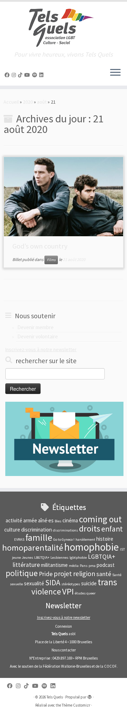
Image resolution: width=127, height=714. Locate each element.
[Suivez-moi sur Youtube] (28, 75)
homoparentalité (32, 547)
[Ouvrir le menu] (115, 73)
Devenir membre (35, 327)
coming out (100, 519)
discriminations (65, 530)
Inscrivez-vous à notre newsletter (41, 349)
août (42, 102)
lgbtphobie (78, 557)
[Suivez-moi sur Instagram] (15, 75)
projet (63, 573)
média (74, 565)
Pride (46, 574)
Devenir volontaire (37, 336)
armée (30, 520)
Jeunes (27, 557)
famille (38, 537)
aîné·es (46, 520)
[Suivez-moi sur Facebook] (8, 75)
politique (22, 573)
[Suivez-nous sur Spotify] (35, 75)
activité (14, 520)
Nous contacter (64, 650)
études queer (85, 593)
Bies (58, 521)
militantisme (54, 565)
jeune (16, 557)
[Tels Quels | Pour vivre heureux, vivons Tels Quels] (63, 26)
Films (51, 259)
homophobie (91, 546)
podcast (106, 565)
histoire (104, 538)
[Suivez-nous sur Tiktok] (21, 75)
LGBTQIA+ (101, 557)
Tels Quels (55, 697)
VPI (68, 591)
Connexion (63, 626)
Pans (83, 565)
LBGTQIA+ (41, 557)
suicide (89, 583)
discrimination (36, 529)
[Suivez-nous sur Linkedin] (42, 75)
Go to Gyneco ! (63, 539)
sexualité (34, 583)
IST (122, 549)
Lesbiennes (59, 557)
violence (46, 591)
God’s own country (39, 246)
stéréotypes (70, 584)
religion (84, 573)
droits (89, 528)
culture (12, 529)
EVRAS (19, 539)
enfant (112, 529)
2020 (28, 102)
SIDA (52, 582)
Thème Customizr (76, 705)
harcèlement (85, 539)
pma (92, 565)
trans (107, 582)
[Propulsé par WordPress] (89, 695)
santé (103, 574)
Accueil (11, 102)
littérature (26, 565)
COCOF (110, 666)
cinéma (70, 520)
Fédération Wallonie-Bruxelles (67, 666)
